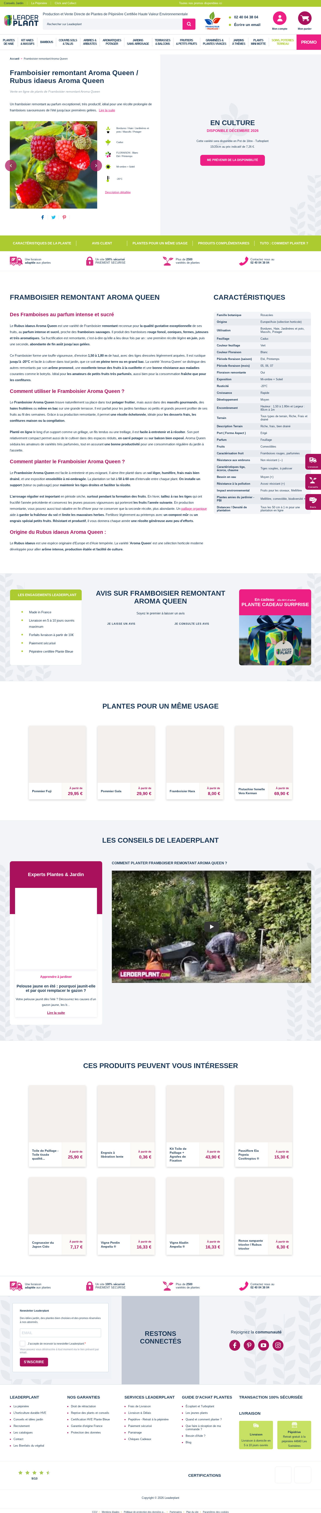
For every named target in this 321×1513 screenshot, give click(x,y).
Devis (313, 507)
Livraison (313, 467)
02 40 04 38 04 (246, 17)
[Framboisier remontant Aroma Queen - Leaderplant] (53, 165)
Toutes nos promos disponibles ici (200, 3)
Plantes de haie (9, 42)
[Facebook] (234, 1325)
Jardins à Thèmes (238, 42)
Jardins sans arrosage (138, 42)
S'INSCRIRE (34, 1342)
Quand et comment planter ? (204, 1400)
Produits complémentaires (223, 243)
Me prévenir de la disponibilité (232, 160)
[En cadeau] (275, 647)
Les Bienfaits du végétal (29, 1426)
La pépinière (21, 1387)
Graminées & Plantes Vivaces (214, 42)
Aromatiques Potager (112, 42)
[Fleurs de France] (213, 20)
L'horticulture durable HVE (30, 1393)
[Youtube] (263, 1325)
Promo (309, 42)
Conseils (313, 487)
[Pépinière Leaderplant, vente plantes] (23, 21)
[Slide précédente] (11, 165)
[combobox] (113, 24)
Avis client (102, 243)
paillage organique (194, 508)
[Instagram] (278, 1325)
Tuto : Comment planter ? (284, 243)
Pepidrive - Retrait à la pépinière (148, 1400)
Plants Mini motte (258, 42)
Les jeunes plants (197, 1393)
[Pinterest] (249, 1325)
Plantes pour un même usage (160, 243)
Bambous (46, 42)
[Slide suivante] (96, 165)
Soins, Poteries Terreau (283, 42)
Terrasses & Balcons (162, 42)
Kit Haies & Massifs (27, 42)
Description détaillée (118, 192)
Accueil (14, 58)
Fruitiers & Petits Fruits (186, 42)
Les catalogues (23, 1413)
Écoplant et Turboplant (200, 1387)
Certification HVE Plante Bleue (90, 1400)
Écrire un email (247, 25)
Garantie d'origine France (86, 1406)
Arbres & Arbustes (90, 42)
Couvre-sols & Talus (68, 42)
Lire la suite (107, 110)
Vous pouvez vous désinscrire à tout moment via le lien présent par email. (59, 1332)
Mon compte (279, 28)
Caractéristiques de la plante (42, 243)
